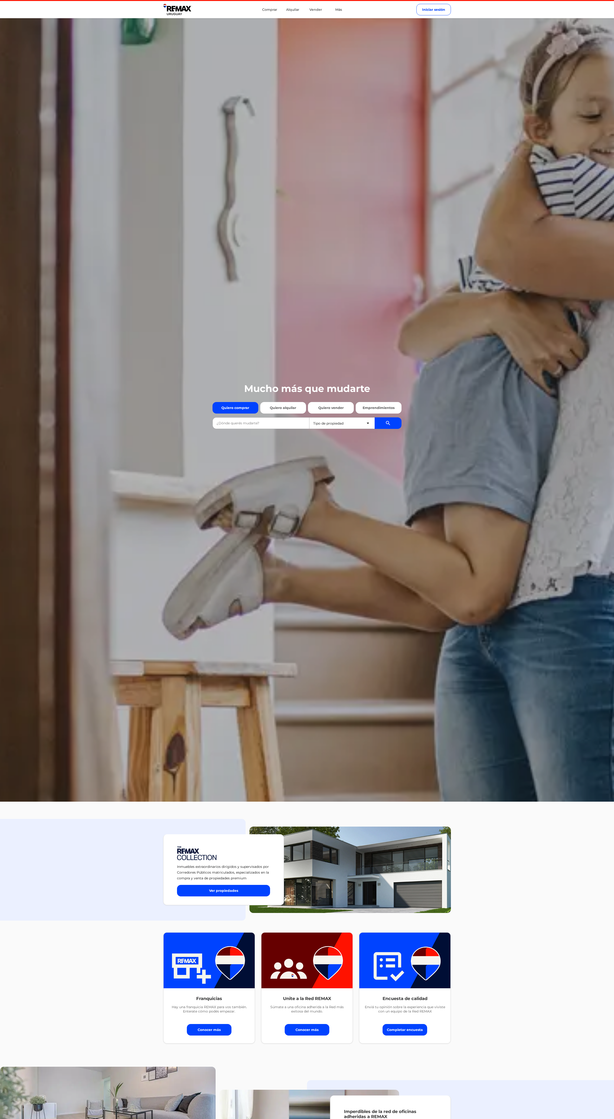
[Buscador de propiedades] (388, 423)
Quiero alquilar (283, 408)
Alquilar (292, 9)
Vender (315, 9)
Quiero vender (331, 408)
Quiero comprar (235, 408)
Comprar (269, 9)
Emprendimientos (379, 408)
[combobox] (261, 423)
